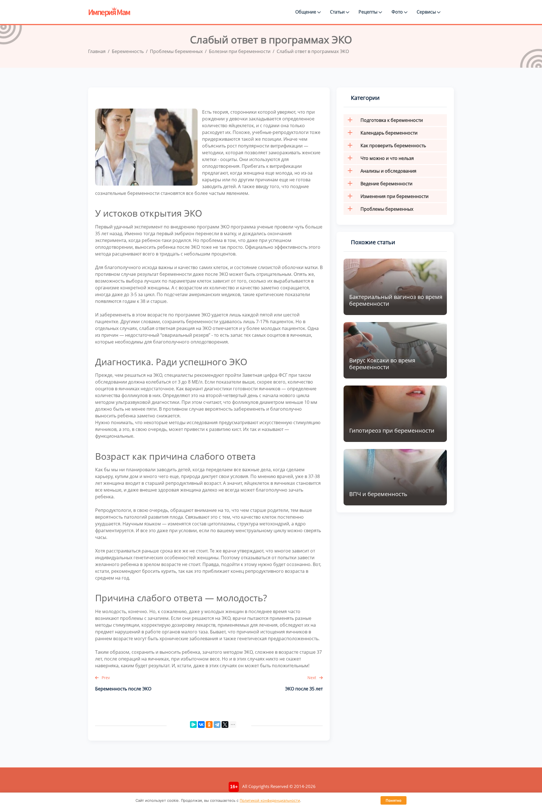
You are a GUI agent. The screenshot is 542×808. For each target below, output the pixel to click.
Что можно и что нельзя (387, 158)
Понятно (393, 800)
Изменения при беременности (394, 196)
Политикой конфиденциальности (270, 800)
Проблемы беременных (386, 209)
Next (312, 677)
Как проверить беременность (393, 145)
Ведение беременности (386, 183)
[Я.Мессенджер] (193, 724)
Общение (306, 12)
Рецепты (369, 12)
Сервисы (427, 12)
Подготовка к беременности (391, 120)
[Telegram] (217, 724)
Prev (105, 677)
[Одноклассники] (209, 724)
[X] (225, 724)
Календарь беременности (389, 133)
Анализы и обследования (388, 171)
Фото (398, 12)
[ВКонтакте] (201, 724)
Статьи (338, 12)
